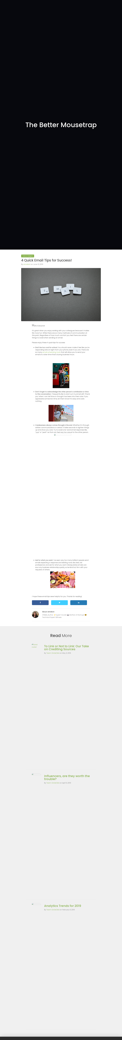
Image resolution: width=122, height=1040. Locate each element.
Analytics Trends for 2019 (62, 906)
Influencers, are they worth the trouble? (67, 777)
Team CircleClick (52, 653)
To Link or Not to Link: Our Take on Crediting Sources (66, 647)
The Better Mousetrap (61, 124)
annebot (26, 264)
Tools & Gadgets (27, 256)
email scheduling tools (51, 352)
